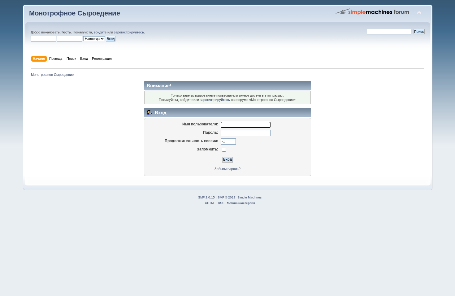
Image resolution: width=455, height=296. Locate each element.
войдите (100, 32)
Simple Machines (249, 197)
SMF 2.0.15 (206, 197)
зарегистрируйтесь (129, 32)
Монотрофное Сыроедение (74, 13)
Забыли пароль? (227, 169)
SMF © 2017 (227, 197)
